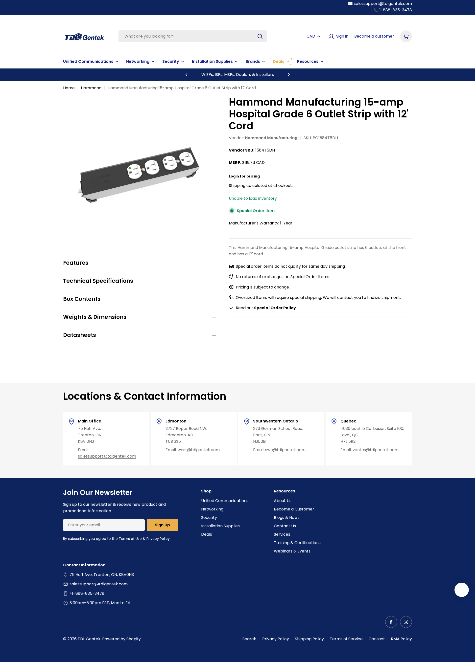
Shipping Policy (309, 639)
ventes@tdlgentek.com (376, 450)
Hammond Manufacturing (271, 138)
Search (249, 639)
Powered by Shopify (121, 639)
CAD (311, 36)
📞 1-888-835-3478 (393, 10)
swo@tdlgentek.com (285, 450)
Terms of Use (130, 538)
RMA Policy (401, 639)
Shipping (237, 185)
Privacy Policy (275, 639)
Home (69, 88)
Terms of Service (346, 639)
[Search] (260, 36)
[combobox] (193, 36)
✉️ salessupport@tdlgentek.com (380, 3)
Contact (377, 639)
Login (234, 176)
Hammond (91, 88)
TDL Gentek (89, 639)
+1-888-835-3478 (87, 593)
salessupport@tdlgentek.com (107, 456)
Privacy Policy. (158, 538)
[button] (186, 74)
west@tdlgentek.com (199, 450)
